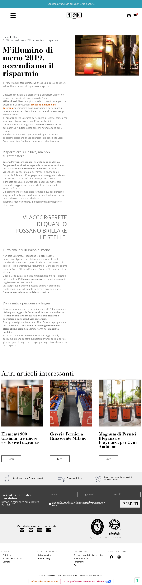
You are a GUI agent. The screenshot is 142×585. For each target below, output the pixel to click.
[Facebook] (111, 557)
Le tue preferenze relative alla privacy (83, 581)
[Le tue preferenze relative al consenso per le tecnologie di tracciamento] (137, 580)
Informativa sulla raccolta (44, 581)
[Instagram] (119, 557)
